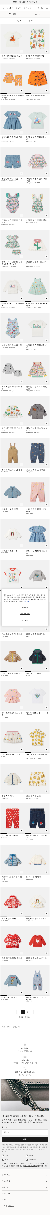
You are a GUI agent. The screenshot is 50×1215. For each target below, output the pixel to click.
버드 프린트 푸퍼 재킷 (10, 919)
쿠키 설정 (25, 607)
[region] (25, 607)
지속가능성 (32, 1159)
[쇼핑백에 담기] (22, 51)
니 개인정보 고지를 (11, 1147)
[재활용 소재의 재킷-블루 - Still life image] (12, 492)
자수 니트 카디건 (33, 877)
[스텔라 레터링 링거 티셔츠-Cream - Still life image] (12, 575)
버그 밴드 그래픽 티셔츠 (11, 56)
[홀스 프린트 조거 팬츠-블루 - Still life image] (37, 453)
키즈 (6, 1159)
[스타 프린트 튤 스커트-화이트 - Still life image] (12, 737)
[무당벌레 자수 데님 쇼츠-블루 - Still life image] (12, 162)
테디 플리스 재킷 (33, 673)
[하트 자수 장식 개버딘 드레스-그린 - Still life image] (37, 286)
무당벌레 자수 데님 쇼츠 (11, 179)
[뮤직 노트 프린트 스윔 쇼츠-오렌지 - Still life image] (37, 78)
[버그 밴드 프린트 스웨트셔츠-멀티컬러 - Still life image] (12, 411)
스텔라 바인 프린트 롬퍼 (36, 220)
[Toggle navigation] (46, 7)
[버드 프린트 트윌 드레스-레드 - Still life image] (12, 941)
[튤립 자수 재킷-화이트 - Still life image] (12, 779)
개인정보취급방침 (30, 1166)
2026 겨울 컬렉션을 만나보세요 (25, 2)
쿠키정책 (26, 601)
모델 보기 (19, 21)
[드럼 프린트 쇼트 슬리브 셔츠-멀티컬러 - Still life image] (37, 737)
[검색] (38, 7)
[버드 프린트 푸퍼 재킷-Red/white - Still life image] (12, 902)
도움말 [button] (4, 1200)
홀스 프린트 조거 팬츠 (35, 470)
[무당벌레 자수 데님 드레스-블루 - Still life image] (12, 120)
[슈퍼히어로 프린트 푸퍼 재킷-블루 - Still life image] (12, 860)
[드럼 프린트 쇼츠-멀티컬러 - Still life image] (37, 779)
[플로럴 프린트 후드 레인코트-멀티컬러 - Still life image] (37, 370)
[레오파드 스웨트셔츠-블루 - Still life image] (12, 980)
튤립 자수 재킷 (7, 796)
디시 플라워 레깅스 (9, 835)
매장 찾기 (25, 1048)
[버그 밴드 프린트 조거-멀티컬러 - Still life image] (37, 39)
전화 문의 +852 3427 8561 (25, 1072)
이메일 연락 (25, 1060)
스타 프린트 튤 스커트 (10, 754)
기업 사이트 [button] (6, 1181)
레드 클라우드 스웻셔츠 (36, 958)
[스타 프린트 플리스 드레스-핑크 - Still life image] (12, 696)
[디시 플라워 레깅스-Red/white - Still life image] (12, 818)
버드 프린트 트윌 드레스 (11, 958)
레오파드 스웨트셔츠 (10, 997)
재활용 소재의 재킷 (9, 509)
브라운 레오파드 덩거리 (11, 470)
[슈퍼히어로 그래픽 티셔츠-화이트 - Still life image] (37, 696)
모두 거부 (25, 620)
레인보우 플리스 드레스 (36, 919)
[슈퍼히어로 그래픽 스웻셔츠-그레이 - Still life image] (37, 575)
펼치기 (4, 1151)
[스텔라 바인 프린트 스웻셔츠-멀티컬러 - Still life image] (37, 162)
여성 (6, 1155)
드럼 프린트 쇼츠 (33, 796)
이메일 (4, 1127)
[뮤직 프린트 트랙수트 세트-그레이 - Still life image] (12, 370)
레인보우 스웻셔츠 (9, 551)
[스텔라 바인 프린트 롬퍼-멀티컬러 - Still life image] (37, 203)
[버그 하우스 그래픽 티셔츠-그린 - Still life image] (37, 120)
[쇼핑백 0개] (42, 7)
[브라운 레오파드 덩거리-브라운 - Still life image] (12, 453)
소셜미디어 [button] (6, 1193)
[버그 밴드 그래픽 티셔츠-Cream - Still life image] (12, 39)
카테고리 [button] (5, 1187)
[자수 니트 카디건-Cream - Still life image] (37, 860)
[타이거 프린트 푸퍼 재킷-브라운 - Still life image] (12, 656)
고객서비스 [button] (6, 1175)
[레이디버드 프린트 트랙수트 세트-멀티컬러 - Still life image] (12, 78)
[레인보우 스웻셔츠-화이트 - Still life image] (12, 534)
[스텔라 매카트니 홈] (17, 7)
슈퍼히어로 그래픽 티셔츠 (37, 713)
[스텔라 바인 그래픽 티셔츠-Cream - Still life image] (37, 328)
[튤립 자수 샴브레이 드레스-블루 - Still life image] (37, 534)
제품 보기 (30, 21)
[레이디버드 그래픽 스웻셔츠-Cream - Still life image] (12, 286)
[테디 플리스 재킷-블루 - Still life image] (37, 656)
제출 (25, 1139)
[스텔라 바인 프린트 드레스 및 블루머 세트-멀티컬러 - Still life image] (12, 245)
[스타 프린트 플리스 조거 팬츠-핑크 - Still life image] (37, 492)
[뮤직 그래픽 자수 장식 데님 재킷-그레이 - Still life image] (37, 411)
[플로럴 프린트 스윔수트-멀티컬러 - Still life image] (12, 328)
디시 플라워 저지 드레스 (11, 634)
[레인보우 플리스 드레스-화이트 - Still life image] (37, 902)
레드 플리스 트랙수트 (35, 634)
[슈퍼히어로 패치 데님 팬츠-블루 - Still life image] (37, 818)
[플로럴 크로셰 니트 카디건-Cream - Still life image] (37, 245)
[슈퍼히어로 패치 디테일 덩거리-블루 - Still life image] (37, 980)
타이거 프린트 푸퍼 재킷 (11, 673)
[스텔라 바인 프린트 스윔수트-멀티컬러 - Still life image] (12, 203)
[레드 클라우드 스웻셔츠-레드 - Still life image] (37, 941)
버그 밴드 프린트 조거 (35, 56)
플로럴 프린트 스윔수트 (11, 345)
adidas (31, 1155)
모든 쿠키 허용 (25, 614)
